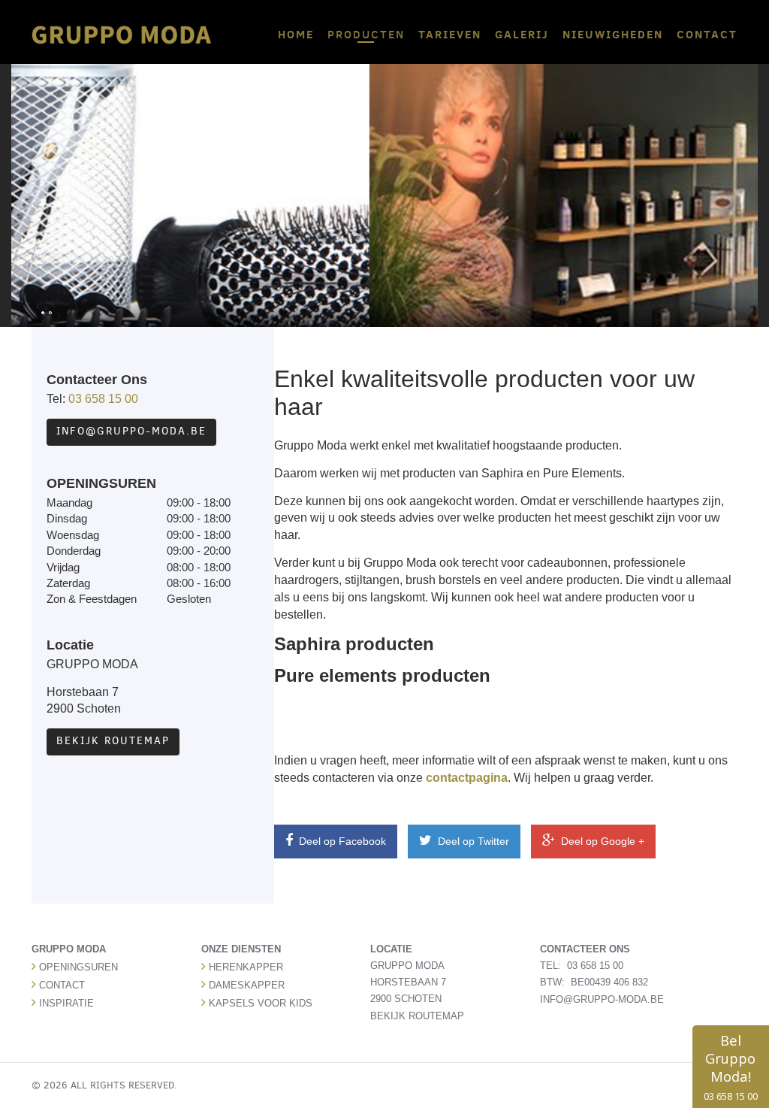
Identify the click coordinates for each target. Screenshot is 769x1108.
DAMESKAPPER (247, 985)
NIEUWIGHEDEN (612, 34)
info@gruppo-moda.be (131, 431)
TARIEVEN (449, 34)
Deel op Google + (601, 841)
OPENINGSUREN (78, 967)
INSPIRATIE (66, 1003)
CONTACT (707, 34)
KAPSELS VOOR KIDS (260, 1003)
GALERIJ (522, 34)
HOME (296, 34)
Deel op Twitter (472, 841)
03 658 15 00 (103, 398)
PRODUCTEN (366, 34)
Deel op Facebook (341, 841)
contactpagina (467, 777)
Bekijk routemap (113, 741)
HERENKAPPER (246, 967)
